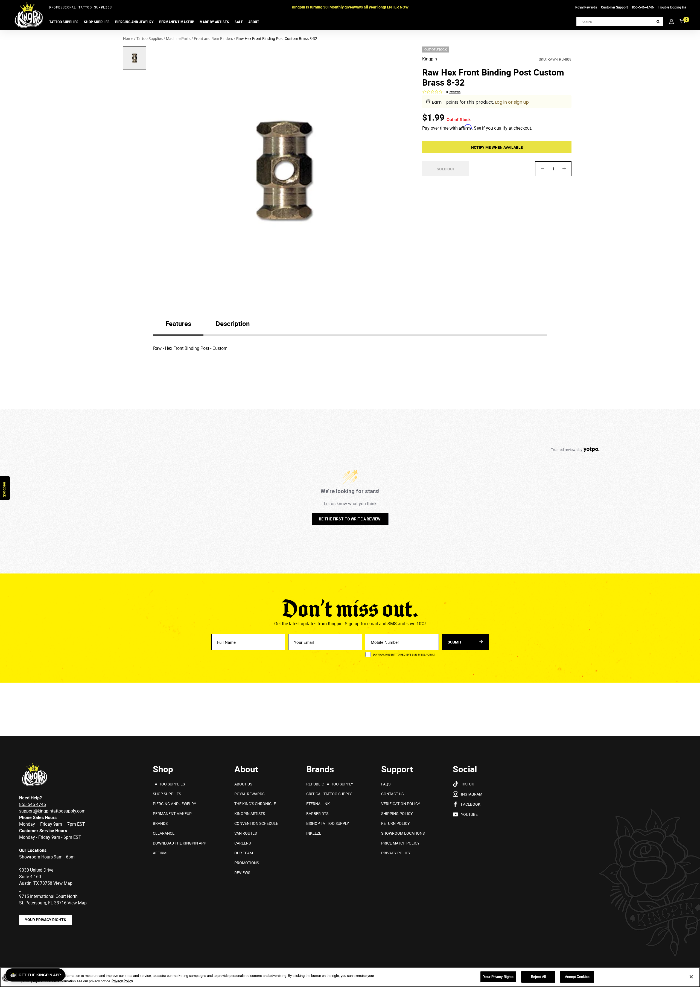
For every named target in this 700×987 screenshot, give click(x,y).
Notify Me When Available (497, 147)
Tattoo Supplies (63, 21)
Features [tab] (178, 323)
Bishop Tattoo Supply (327, 823)
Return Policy (395, 823)
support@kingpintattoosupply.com (52, 811)
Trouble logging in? (672, 7)
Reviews (242, 872)
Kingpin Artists (249, 813)
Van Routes (245, 833)
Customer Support (614, 7)
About (253, 21)
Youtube (469, 814)
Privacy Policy (395, 852)
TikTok (467, 784)
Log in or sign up (512, 102)
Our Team (243, 852)
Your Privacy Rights (45, 919)
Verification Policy (400, 803)
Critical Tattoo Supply (329, 793)
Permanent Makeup (176, 21)
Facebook (470, 804)
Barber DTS (317, 813)
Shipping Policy (397, 813)
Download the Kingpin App (179, 843)
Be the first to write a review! (350, 519)
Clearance (163, 833)
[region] (350, 977)
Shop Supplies (97, 21)
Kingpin (429, 59)
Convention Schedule (256, 823)
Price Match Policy (400, 843)
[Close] (691, 977)
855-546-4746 (643, 7)
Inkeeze (313, 833)
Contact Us (392, 793)
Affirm (160, 852)
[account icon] (671, 21)
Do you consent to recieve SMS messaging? (404, 654)
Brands (160, 823)
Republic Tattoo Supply (329, 784)
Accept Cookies (577, 976)
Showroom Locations (403, 833)
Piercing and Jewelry (134, 21)
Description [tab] (233, 323)
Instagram (471, 794)
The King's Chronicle (255, 803)
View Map (77, 903)
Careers (242, 843)
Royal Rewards (586, 7)
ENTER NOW (398, 7)
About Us (243, 784)
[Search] (658, 21)
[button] (35, 975)
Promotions (246, 862)
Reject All (538, 976)
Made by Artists (214, 21)
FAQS (385, 784)
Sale (239, 21)
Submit (455, 642)
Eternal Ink (318, 803)
